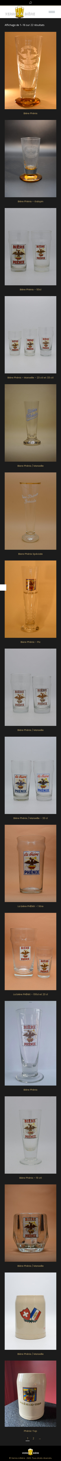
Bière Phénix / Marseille (31, 730)
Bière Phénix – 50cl (30, 289)
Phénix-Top (30, 1431)
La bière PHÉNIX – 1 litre (30, 906)
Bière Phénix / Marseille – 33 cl (30, 818)
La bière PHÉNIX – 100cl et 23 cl (30, 994)
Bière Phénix (30, 113)
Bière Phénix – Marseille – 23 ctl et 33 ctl (30, 377)
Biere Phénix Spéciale (30, 554)
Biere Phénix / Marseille (31, 465)
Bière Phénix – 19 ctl (30, 1177)
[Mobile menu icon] (51, 12)
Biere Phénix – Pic (31, 642)
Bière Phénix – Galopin (30, 201)
